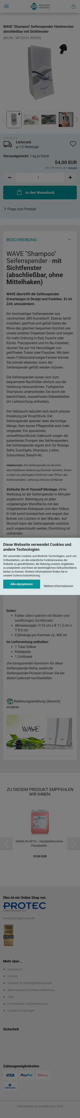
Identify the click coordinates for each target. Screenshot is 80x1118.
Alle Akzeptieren (21, 584)
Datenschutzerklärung (26, 575)
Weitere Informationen (58, 586)
